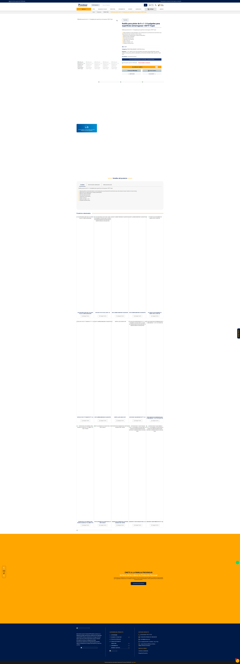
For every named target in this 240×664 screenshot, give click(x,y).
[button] (117, 21)
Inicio (94, 12)
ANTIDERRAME (114, 634)
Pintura (143, 49)
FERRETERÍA (112, 9)
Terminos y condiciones (143, 650)
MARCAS (161, 9)
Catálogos (81, 13)
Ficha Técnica (153, 70)
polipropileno (138, 52)
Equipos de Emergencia (116, 641)
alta (137, 51)
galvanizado (152, 51)
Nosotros (81, 19)
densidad (140, 51)
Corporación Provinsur (132, 56)
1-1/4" (127, 51)
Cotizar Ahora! (238, 333)
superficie (156, 52)
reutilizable (148, 52)
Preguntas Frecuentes (143, 653)
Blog (81, 22)
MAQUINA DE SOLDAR (102, 9)
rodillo (152, 52)
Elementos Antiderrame (116, 639)
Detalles (82, 184)
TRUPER (125, 20)
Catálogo (152, 9)
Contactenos (81, 21)
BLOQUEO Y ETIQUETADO (116, 637)
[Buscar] (145, 5)
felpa (149, 51)
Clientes (81, 17)
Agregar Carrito (138, 67)
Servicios (81, 15)
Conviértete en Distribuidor (138, 583)
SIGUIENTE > (152, 74)
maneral (157, 51)
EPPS (94, 9)
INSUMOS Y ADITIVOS (137, 49)
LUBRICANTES (138, 9)
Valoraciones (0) (107, 184)
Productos (81, 12)
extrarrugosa (144, 51)
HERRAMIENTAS (122, 9)
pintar (130, 52)
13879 (130, 51)
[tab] (82, 184)
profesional (143, 52)
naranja (126, 52)
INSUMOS (130, 9)
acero (134, 51)
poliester (133, 52)
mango (123, 52)
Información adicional (94, 184)
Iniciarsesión (152, 5)
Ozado (134, 662)
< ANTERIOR (131, 74)
